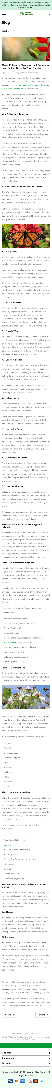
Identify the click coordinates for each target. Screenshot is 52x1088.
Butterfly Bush (10, 643)
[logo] (26, 13)
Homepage (16, 1034)
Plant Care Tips (31, 1034)
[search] (48, 13)
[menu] (4, 13)
